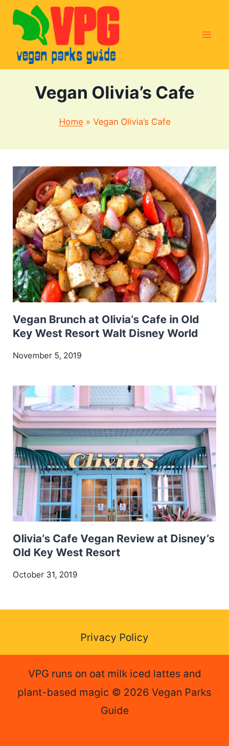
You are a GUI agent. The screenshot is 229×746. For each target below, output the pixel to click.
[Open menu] (206, 34)
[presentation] (114, 234)
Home (71, 121)
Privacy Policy (114, 637)
